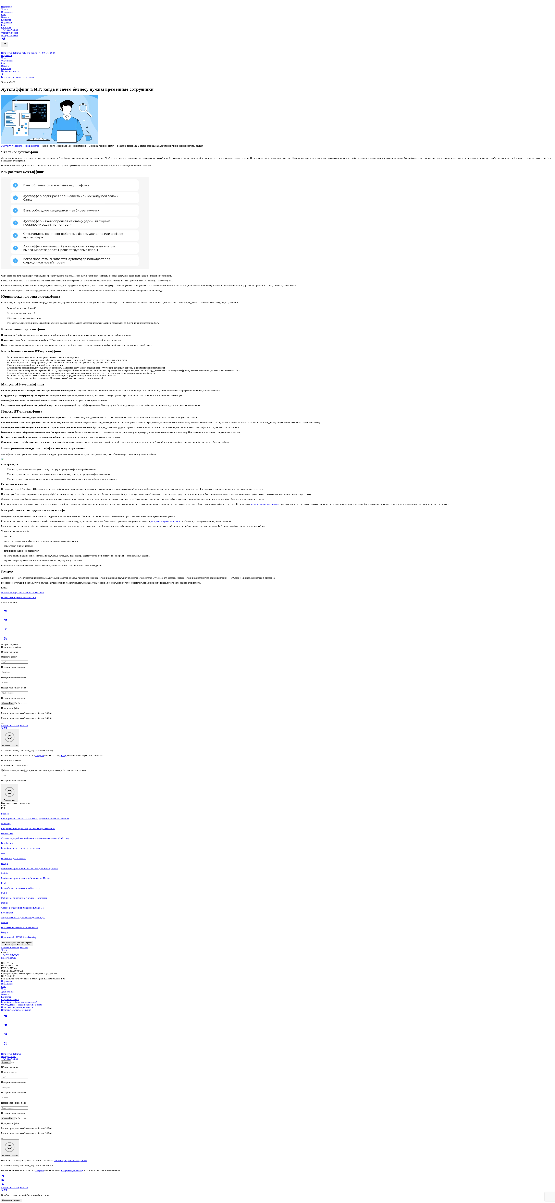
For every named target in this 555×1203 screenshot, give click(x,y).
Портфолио (6, 6)
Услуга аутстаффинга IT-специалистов (20, 146)
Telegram (39, 755)
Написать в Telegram (11, 53)
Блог (3, 14)
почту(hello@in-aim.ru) (72, 1170)
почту (63, 755)
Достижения (7, 991)
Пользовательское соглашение (16, 1010)
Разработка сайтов (10, 999)
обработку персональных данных (70, 1160)
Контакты (6, 20)
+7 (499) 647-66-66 (46, 53)
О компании (7, 12)
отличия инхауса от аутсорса (265, 504)
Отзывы (5, 17)
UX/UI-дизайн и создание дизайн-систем (21, 1004)
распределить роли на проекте (165, 521)
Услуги (4, 9)
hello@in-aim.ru (29, 53)
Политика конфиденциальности (17, 1007)
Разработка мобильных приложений (19, 1002)
